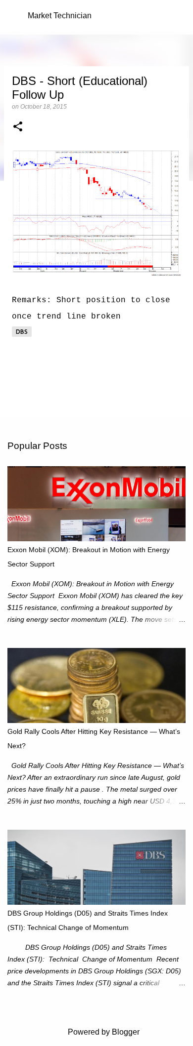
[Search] (179, 16)
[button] (18, 127)
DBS (22, 331)
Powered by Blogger (103, 1032)
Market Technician (60, 15)
